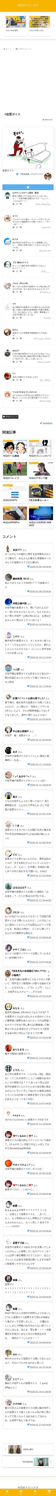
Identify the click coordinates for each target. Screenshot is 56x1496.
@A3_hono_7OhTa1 (42, 339)
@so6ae (47, 318)
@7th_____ (46, 271)
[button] (50, 799)
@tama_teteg (45, 401)
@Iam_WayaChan (43, 204)
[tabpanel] (16, 25)
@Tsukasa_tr (45, 292)
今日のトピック (11, 417)
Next (53, 26)
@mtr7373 (46, 227)
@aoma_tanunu (44, 362)
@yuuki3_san (45, 251)
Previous (2, 26)
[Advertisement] (28, 80)
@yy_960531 (45, 380)
